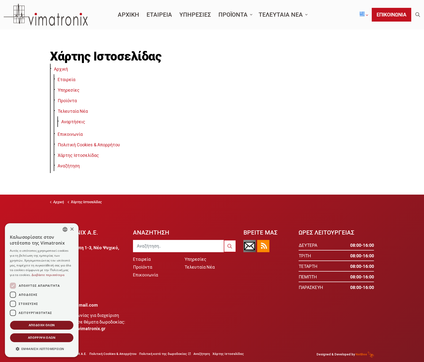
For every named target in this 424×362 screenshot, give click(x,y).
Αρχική (61, 69)
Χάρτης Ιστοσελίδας (78, 155)
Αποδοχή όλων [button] (42, 325)
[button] (230, 246)
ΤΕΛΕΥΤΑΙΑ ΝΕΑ (281, 14)
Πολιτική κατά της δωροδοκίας (163, 354)
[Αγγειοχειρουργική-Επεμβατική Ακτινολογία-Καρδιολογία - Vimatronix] (46, 15)
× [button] (72, 229)
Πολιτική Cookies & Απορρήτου (89, 144)
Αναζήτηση (69, 165)
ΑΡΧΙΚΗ (128, 14)
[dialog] (42, 290)
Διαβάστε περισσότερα (48, 275)
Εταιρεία (66, 79)
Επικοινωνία (70, 134)
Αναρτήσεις (73, 121)
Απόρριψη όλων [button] (41, 338)
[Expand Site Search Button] (417, 15)
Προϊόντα (67, 100)
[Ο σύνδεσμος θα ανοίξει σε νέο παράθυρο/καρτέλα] (249, 246)
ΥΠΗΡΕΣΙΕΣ (195, 14)
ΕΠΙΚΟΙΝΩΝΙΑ (391, 15)
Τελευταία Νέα (73, 111)
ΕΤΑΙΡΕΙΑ (159, 14)
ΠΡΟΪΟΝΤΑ (233, 14)
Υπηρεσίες (69, 90)
